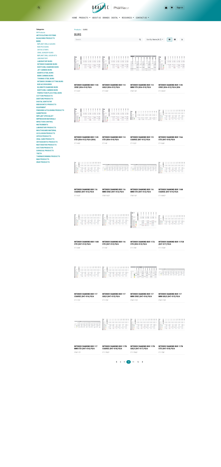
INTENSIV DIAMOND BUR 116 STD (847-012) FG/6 (113, 243)
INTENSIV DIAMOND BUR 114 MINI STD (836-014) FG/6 (142, 86)
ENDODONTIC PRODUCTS (46, 104)
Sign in (180, 7)
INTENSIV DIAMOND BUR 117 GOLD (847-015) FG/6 (113, 295)
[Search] (140, 40)
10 (128, 362)
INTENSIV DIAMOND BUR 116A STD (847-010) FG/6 (170, 138)
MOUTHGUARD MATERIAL (46, 130)
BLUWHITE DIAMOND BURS (47, 87)
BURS (38, 41)
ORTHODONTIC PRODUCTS (47, 142)
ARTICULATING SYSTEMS (46, 35)
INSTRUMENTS (42, 125)
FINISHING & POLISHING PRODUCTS (50, 110)
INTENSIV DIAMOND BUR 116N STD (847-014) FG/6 (86, 243)
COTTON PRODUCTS (44, 96)
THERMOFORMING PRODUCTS (48, 156)
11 (133, 362)
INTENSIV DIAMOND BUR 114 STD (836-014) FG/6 (113, 138)
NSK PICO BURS (43, 47)
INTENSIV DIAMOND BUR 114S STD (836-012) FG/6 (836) (86, 138)
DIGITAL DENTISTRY (44, 102)
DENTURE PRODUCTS (44, 99)
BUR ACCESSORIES (44, 84)
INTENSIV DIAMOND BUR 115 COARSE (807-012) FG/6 (142, 138)
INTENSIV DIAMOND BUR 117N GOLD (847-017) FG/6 (142, 347)
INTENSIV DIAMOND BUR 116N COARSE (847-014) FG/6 (170, 190)
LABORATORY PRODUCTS (46, 127)
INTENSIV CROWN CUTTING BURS (50, 81)
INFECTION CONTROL (44, 122)
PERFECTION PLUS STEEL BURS (49, 93)
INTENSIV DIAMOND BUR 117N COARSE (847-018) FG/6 (114, 347)
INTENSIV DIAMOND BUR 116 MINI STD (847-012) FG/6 (142, 190)
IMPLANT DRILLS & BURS (46, 44)
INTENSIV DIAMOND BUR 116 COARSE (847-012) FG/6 (85, 190)
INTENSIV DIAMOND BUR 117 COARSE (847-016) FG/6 (85, 295)
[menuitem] (74, 17)
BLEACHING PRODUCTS (45, 38)
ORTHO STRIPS (42, 50)
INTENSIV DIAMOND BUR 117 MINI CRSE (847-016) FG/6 (142, 295)
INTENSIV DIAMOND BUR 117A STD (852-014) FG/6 (142, 243)
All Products (40, 32)
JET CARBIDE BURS (44, 70)
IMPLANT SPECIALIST (44, 116)
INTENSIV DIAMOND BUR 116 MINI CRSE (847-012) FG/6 (113, 190)
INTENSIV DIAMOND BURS (47, 64)
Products (77, 30)
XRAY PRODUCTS (43, 162)
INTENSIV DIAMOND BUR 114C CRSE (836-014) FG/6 (86, 86)
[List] (175, 40)
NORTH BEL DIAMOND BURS (48, 67)
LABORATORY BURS (44, 61)
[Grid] (169, 40)
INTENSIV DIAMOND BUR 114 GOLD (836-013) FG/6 (113, 86)
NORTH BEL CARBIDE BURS (47, 90)
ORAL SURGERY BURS (45, 53)
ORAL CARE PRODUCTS (45, 139)
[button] (39, 7)
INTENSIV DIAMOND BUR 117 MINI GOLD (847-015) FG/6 (170, 295)
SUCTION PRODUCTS (44, 148)
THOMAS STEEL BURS (45, 79)
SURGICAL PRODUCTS (45, 151)
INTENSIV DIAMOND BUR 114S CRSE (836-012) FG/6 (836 (170, 86)
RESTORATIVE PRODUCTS (46, 145)
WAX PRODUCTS (42, 159)
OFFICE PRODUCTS (43, 136)
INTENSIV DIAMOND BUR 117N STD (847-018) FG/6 (170, 347)
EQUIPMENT (41, 107)
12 (138, 362)
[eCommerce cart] (171, 7)
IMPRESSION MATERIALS (46, 119)
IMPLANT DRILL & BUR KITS (47, 55)
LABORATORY (42, 58)
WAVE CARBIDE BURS (45, 76)
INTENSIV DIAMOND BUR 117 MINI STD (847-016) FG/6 (85, 347)
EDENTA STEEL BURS (45, 73)
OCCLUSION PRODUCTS (45, 133)
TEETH (39, 153)
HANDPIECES (41, 113)
